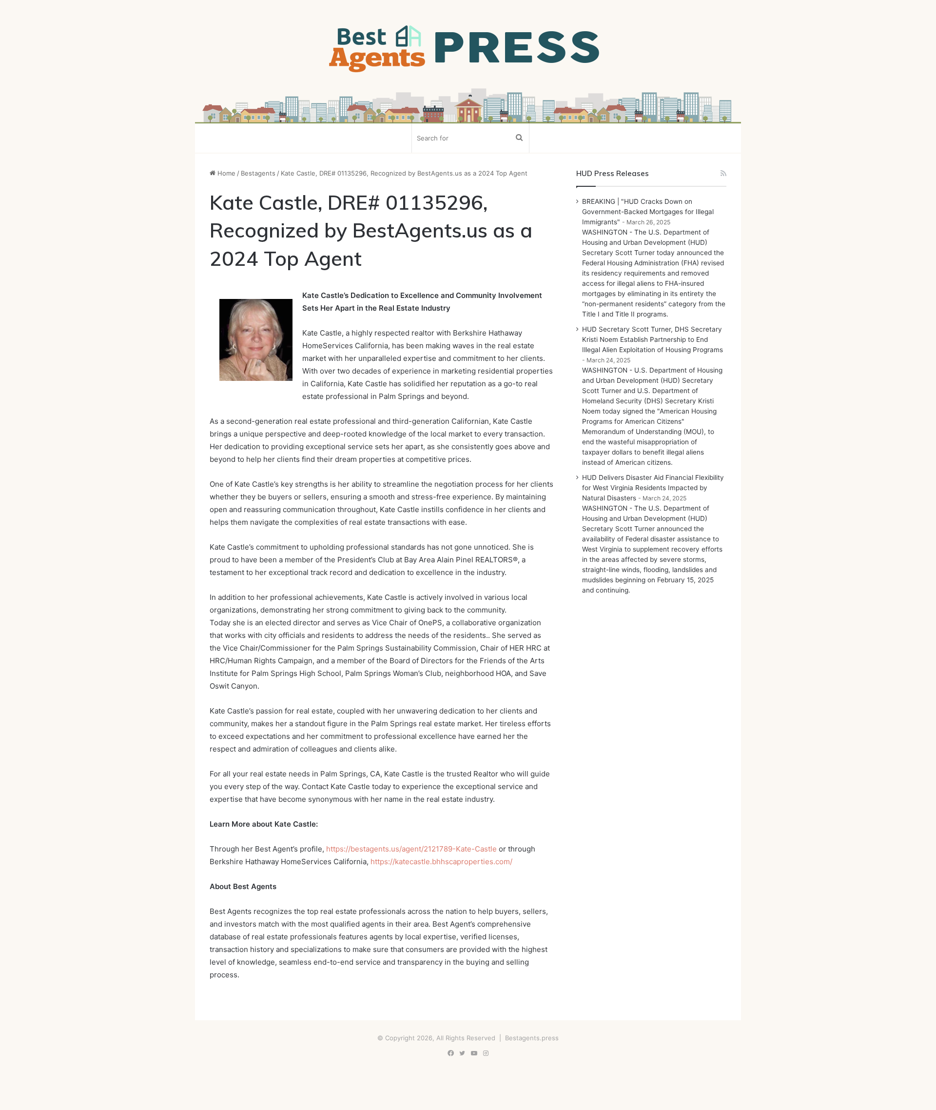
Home (225, 173)
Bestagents (258, 173)
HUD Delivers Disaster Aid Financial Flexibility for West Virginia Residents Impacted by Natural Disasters (653, 488)
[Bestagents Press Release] (468, 49)
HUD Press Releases (612, 173)
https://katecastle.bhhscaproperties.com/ (441, 861)
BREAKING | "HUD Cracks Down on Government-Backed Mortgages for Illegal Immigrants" (648, 212)
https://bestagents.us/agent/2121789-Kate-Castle (411, 848)
